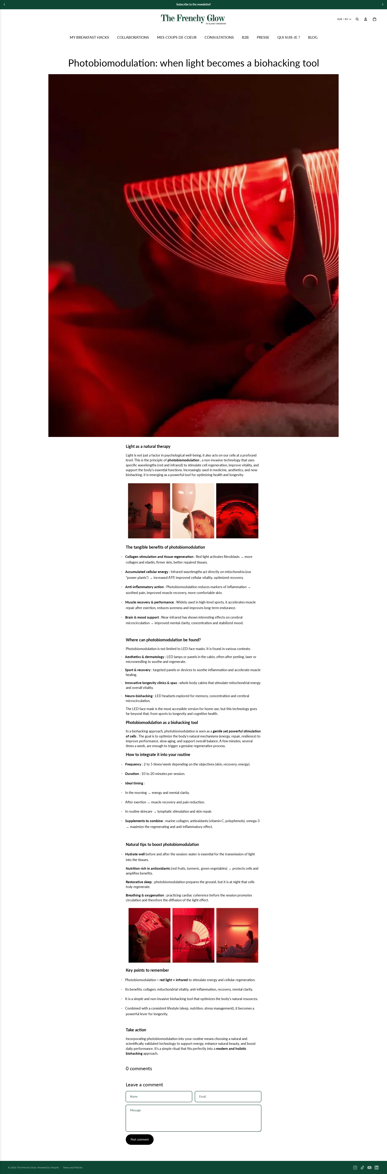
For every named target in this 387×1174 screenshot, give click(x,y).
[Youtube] (369, 1167)
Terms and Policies (72, 1167)
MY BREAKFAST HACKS (89, 37)
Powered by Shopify (48, 1167)
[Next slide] (382, 4)
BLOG (312, 37)
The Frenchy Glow (26, 1167)
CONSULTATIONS (219, 37)
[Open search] (357, 19)
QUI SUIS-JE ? (288, 37)
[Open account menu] (365, 19)
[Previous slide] (4, 4)
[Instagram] (355, 1167)
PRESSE (263, 37)
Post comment (140, 1139)
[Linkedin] (376, 1167)
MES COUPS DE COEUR (177, 37)
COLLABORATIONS (133, 37)
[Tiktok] (362, 1167)
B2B (245, 37)
